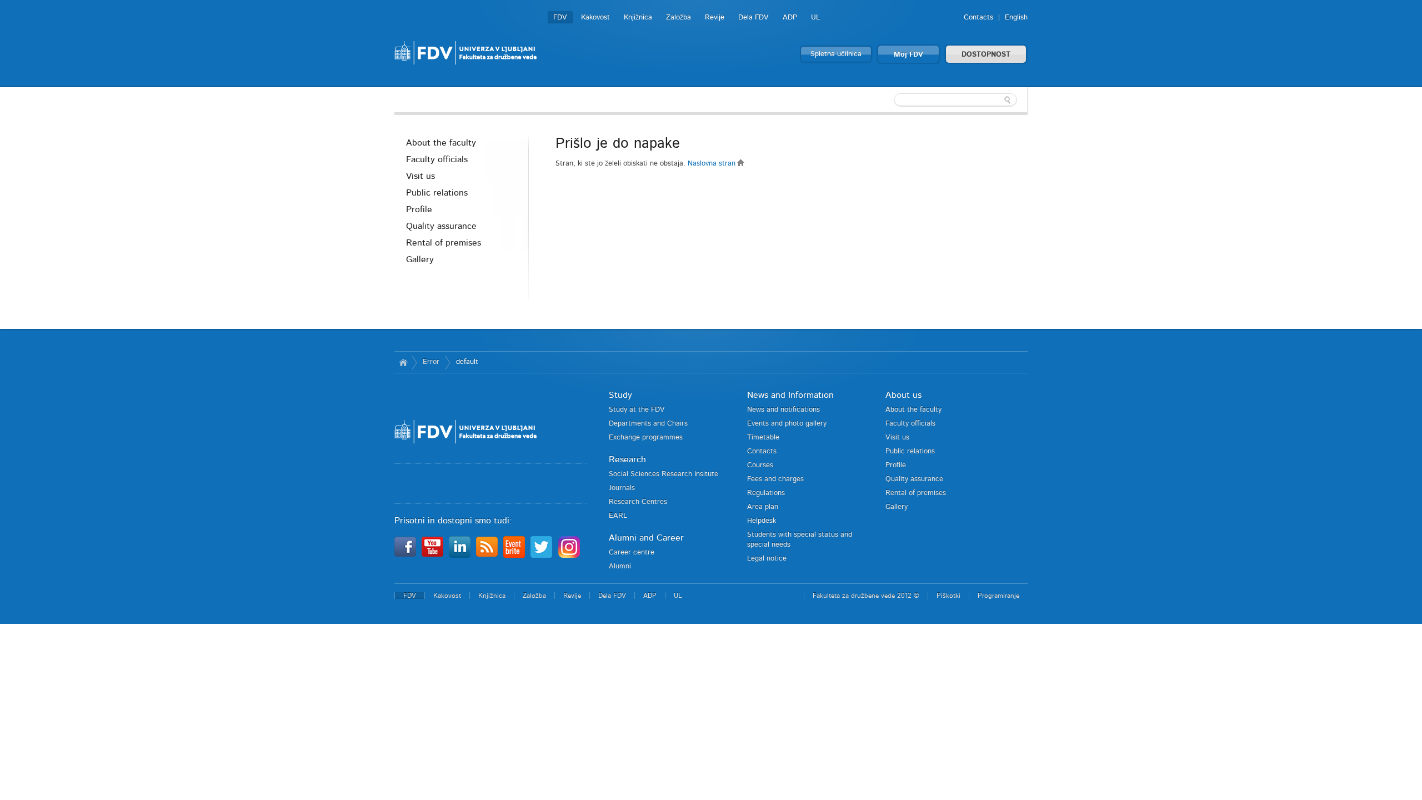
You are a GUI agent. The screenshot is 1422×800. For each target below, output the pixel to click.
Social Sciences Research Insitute (663, 474)
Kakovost (595, 17)
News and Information (790, 395)
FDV (560, 17)
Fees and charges (775, 479)
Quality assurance (441, 226)
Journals (622, 488)
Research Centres (638, 502)
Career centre (631, 552)
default (467, 362)
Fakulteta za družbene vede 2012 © (866, 595)
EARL (618, 515)
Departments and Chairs (648, 423)
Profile (419, 209)
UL (815, 17)
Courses (760, 465)
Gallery (420, 259)
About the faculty (441, 142)
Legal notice (767, 558)
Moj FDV (908, 54)
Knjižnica (638, 17)
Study (620, 395)
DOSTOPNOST (986, 54)
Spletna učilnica (836, 54)
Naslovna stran (713, 163)
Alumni (620, 566)
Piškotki (948, 595)
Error (431, 362)
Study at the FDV (637, 409)
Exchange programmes (646, 437)
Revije (714, 17)
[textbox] (955, 100)
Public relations (437, 192)
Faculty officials (437, 159)
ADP (790, 17)
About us (903, 395)
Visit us (420, 176)
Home (403, 362)
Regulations (766, 493)
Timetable (763, 437)
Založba (678, 17)
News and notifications (783, 409)
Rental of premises (443, 242)
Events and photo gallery (787, 423)
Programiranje (998, 595)
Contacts (978, 17)
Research (627, 459)
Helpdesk (761, 520)
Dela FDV (753, 17)
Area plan (762, 507)
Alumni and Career (646, 537)
